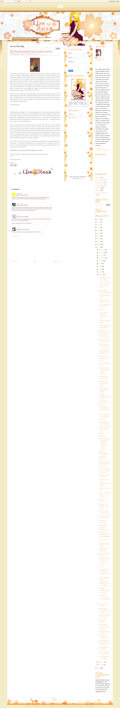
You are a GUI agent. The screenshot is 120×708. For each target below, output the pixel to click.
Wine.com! (101, 309)
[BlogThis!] (12, 165)
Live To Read (36, 33)
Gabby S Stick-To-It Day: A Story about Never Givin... (104, 463)
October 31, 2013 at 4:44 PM (23, 229)
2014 (98, 241)
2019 (98, 227)
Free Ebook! (102, 419)
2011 (98, 668)
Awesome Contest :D (104, 349)
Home (60, 6)
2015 (98, 239)
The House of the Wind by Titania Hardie (103, 506)
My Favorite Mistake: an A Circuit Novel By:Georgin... (104, 470)
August (101, 261)
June (100, 266)
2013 (98, 244)
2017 (98, 233)
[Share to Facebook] (16, 165)
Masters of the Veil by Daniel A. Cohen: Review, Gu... (104, 495)
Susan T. (18, 228)
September (102, 258)
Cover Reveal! (102, 436)
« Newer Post (13, 261)
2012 (98, 247)
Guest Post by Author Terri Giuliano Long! (104, 428)
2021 (98, 225)
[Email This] (11, 165)
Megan (18, 215)
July (100, 263)
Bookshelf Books (99, 182)
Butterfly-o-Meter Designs (54, 706)
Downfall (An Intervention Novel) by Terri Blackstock (104, 534)
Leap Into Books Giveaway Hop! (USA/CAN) (103, 626)
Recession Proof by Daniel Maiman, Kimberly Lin (104, 642)
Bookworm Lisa (20, 203)
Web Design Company (82, 706)
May (100, 269)
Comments (73, 117)
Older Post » (56, 261)
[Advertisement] (23, 248)
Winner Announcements (101, 193)
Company (92, 706)
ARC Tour (98, 177)
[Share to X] (14, 165)
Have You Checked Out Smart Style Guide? (104, 383)
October (101, 255)
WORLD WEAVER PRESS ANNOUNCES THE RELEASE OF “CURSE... (104, 581)
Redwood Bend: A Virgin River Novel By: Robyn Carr (104, 610)
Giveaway (98, 187)
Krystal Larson (100, 59)
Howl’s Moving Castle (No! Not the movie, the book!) (104, 279)
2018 (98, 230)
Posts (72, 114)
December (102, 249)
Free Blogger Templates (72, 706)
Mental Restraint (103, 525)
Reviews (16, 163)
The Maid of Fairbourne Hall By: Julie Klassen (104, 396)
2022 (98, 222)
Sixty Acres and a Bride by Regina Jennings (103, 389)
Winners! (101, 433)
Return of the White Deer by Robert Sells (104, 285)
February (101, 662)
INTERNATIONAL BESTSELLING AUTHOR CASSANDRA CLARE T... (104, 442)
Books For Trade (99, 180)
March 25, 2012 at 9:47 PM (22, 195)
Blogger (81, 178)
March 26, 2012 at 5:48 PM (22, 216)
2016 (98, 236)
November (102, 252)
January (101, 665)
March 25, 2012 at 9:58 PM (22, 205)
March (101, 274)
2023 (98, 219)
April (100, 272)
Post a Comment (15, 236)
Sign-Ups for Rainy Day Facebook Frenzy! (104, 358)
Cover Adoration (99, 185)
